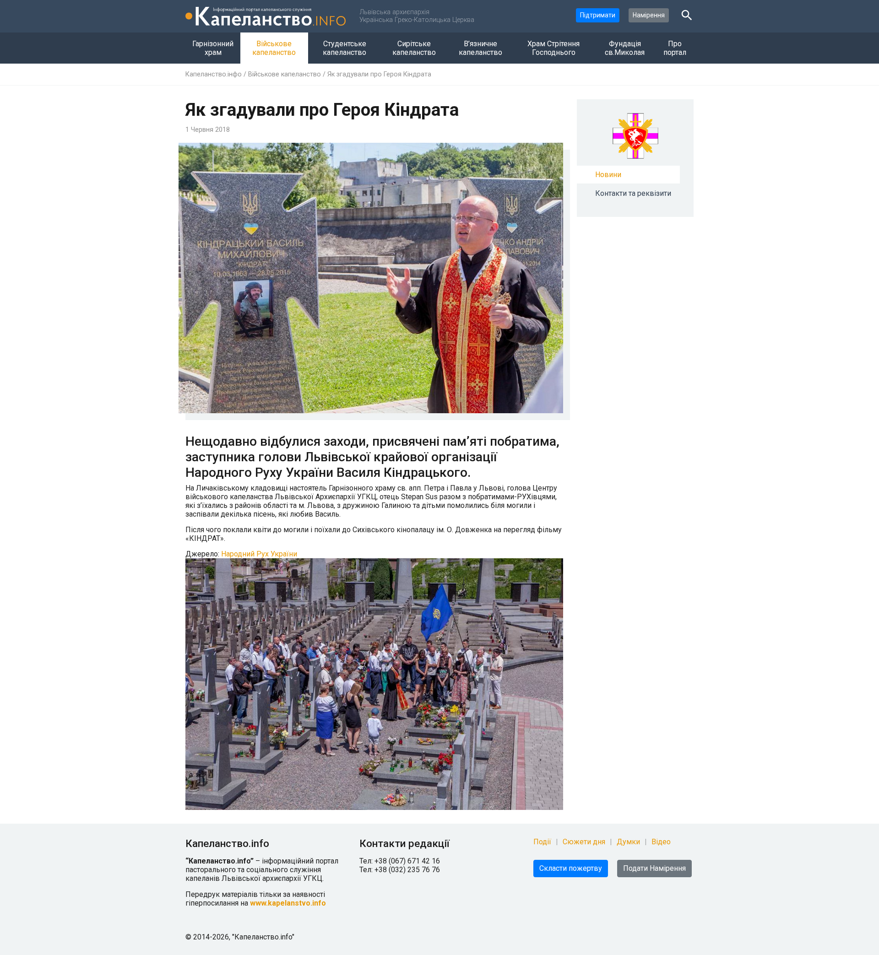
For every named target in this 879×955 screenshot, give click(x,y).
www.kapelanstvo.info (288, 903)
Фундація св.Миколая (625, 48)
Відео (661, 841)
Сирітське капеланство (414, 48)
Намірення (649, 15)
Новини (608, 174)
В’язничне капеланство (480, 48)
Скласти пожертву (570, 868)
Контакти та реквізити (633, 193)
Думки (628, 841)
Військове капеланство (274, 48)
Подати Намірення (654, 868)
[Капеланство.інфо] (265, 16)
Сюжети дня (584, 841)
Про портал (674, 48)
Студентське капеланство (344, 48)
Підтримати (597, 15)
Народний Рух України (258, 554)
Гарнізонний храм (212, 48)
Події (542, 841)
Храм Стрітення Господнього (553, 48)
